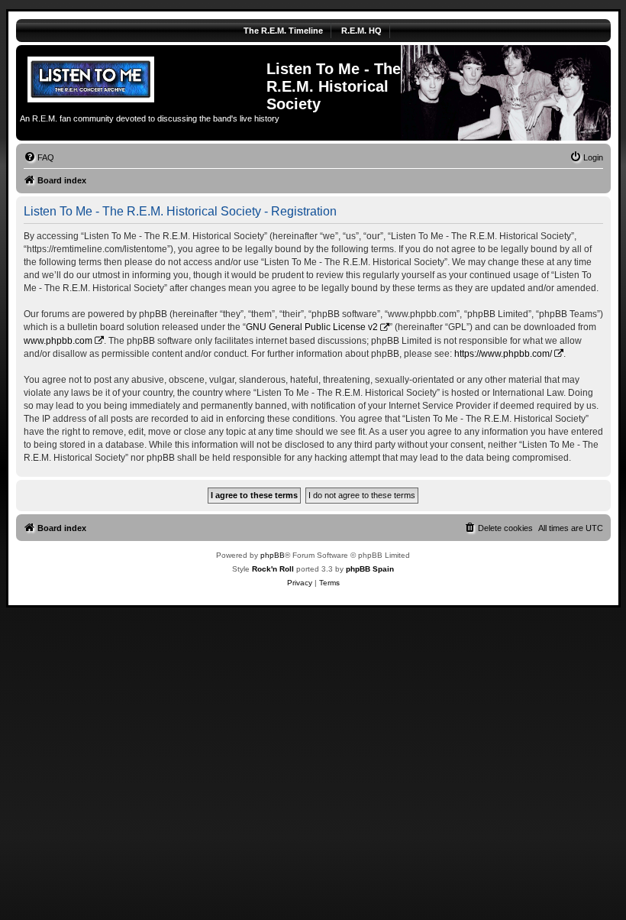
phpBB (272, 555)
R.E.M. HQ (361, 30)
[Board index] (143, 77)
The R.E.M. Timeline (283, 30)
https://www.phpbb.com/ (503, 353)
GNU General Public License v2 (312, 327)
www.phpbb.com (58, 340)
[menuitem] (39, 157)
